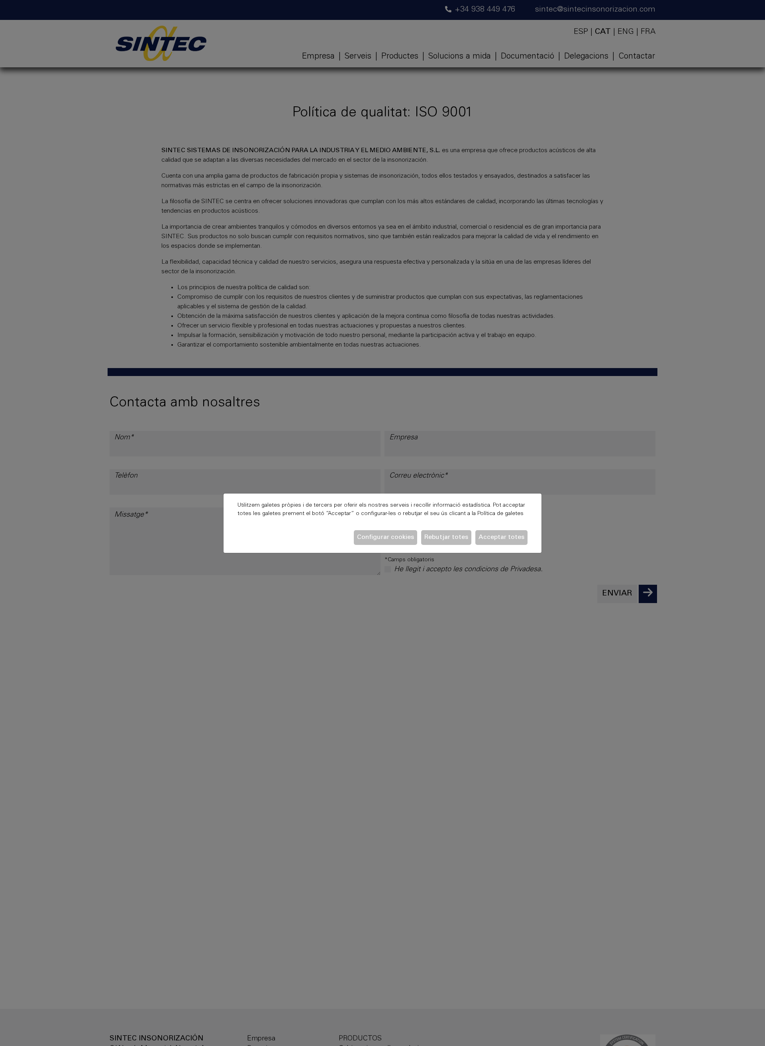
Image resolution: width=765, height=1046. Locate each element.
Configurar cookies (385, 537)
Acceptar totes (501, 537)
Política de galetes (500, 514)
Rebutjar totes (446, 537)
